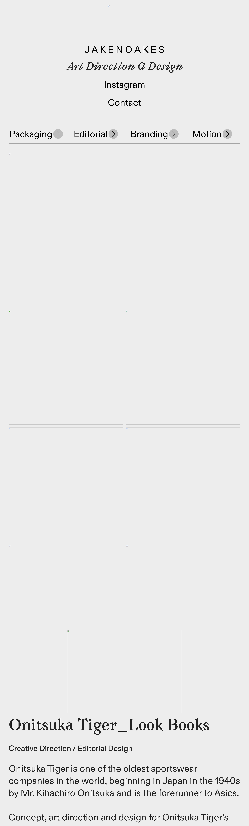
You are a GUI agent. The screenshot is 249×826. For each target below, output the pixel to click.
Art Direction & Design (125, 67)
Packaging (30, 134)
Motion (207, 134)
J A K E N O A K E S (124, 50)
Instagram (124, 85)
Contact (124, 103)
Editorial (91, 134)
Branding (149, 134)
